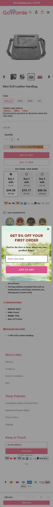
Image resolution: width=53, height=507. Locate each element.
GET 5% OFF (26, 269)
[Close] (48, 229)
